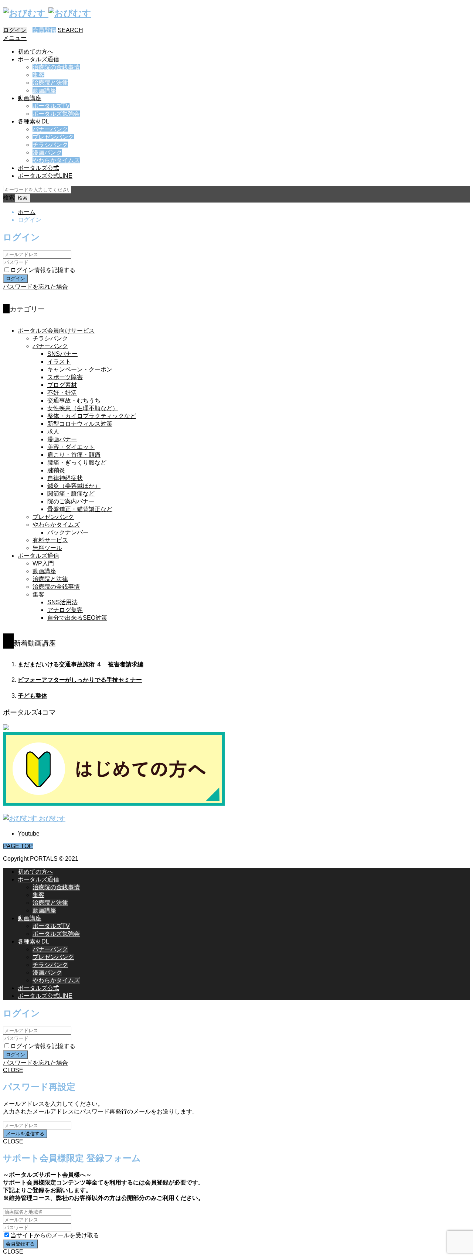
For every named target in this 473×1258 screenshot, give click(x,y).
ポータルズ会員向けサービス (56, 330)
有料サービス (50, 540)
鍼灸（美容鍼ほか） (74, 486)
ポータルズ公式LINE (45, 176)
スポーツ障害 (65, 377)
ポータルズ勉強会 (56, 113)
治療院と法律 (50, 82)
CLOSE (13, 1070)
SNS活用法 (62, 602)
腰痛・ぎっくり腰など (76, 462)
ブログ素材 (62, 385)
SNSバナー (62, 354)
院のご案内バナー (71, 501)
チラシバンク (50, 145)
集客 (38, 75)
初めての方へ (35, 51)
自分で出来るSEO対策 (77, 618)
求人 (53, 431)
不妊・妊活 (62, 393)
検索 (9, 197)
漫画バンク (47, 152)
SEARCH (70, 30)
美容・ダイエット (71, 447)
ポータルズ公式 (38, 168)
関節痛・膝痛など (71, 493)
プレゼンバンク (53, 137)
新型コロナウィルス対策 (79, 424)
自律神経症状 (65, 478)
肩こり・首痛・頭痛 (74, 455)
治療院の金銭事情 (56, 67)
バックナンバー (68, 532)
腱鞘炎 (56, 470)
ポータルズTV (51, 106)
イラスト (59, 361)
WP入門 (43, 563)
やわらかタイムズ (56, 160)
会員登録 (44, 30)
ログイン (15, 30)
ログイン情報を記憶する (42, 270)
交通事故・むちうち (74, 400)
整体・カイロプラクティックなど (91, 416)
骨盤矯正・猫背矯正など (79, 509)
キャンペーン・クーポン (79, 369)
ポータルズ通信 (38, 59)
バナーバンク (50, 129)
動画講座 (44, 90)
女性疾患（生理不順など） (82, 408)
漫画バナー (62, 439)
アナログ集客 (65, 610)
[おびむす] (47, 13)
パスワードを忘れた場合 (35, 286)
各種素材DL (33, 121)
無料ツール (47, 548)
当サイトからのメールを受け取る (54, 1235)
